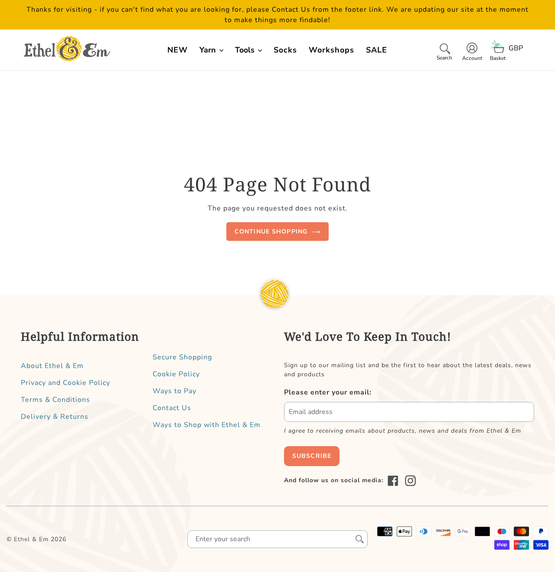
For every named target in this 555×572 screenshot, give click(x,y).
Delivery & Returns (54, 416)
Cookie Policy (176, 374)
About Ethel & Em (52, 366)
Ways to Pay (174, 391)
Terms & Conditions (55, 399)
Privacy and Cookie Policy (65, 383)
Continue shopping (271, 231)
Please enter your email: (328, 392)
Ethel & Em (31, 539)
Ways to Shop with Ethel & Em (207, 425)
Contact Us (172, 408)
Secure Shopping (182, 357)
